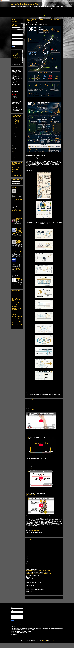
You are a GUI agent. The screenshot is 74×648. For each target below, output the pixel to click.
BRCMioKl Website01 (15, 167)
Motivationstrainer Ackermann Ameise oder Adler (19, 200)
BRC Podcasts (14, 306)
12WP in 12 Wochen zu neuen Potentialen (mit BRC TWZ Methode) (17, 321)
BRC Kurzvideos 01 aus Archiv (34, 400)
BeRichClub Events (15, 169)
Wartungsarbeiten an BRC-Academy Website (38, 539)
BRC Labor (39, 11)
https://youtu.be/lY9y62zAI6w (30, 494)
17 (13, 139)
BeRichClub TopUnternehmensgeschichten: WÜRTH (19, 242)
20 (13, 136)
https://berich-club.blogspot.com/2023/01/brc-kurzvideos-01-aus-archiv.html (38, 570)
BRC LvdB (13, 171)
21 (13, 135)
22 (13, 133)
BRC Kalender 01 (15, 312)
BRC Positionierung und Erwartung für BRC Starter (48, 8)
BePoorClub (14, 314)
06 (13, 152)
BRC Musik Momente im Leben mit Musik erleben (19, 269)
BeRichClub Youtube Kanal (16, 173)
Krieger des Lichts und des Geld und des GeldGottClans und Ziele (18, 260)
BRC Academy (20, 8)
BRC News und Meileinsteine (31, 8)
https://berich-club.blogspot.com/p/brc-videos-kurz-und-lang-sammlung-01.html (38, 573)
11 (13, 145)
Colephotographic (44, 640)
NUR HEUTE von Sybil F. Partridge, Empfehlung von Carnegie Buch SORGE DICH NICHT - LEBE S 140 (17, 211)
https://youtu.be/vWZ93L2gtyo (30, 409)
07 (13, 151)
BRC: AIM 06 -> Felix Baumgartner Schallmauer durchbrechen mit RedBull (17, 231)
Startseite (14, 8)
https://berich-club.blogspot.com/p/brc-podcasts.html (34, 550)
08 (13, 149)
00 (13, 158)
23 (13, 132)
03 (13, 157)
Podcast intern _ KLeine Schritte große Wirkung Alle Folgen (16, 299)
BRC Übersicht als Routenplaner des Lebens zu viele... (17, 122)
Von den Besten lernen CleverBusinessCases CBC (16, 175)
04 (14, 119)
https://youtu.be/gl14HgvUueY (30, 468)
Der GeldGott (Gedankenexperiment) (16, 327)
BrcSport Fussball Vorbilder (17, 11)
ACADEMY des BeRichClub (16, 165)
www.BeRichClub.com (35, 530)
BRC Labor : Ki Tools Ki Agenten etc (50, 11)
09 (13, 148)
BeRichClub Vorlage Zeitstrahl (19, 279)
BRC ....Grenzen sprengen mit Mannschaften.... (19, 190)
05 (13, 154)
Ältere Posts (59, 597)
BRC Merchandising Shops (30, 11)
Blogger (52, 640)
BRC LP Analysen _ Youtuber (17, 324)
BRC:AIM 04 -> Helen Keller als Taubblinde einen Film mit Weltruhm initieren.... (17, 251)
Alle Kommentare (16, 183)
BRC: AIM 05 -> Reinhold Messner (19, 219)
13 (13, 142)
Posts (14, 181)
